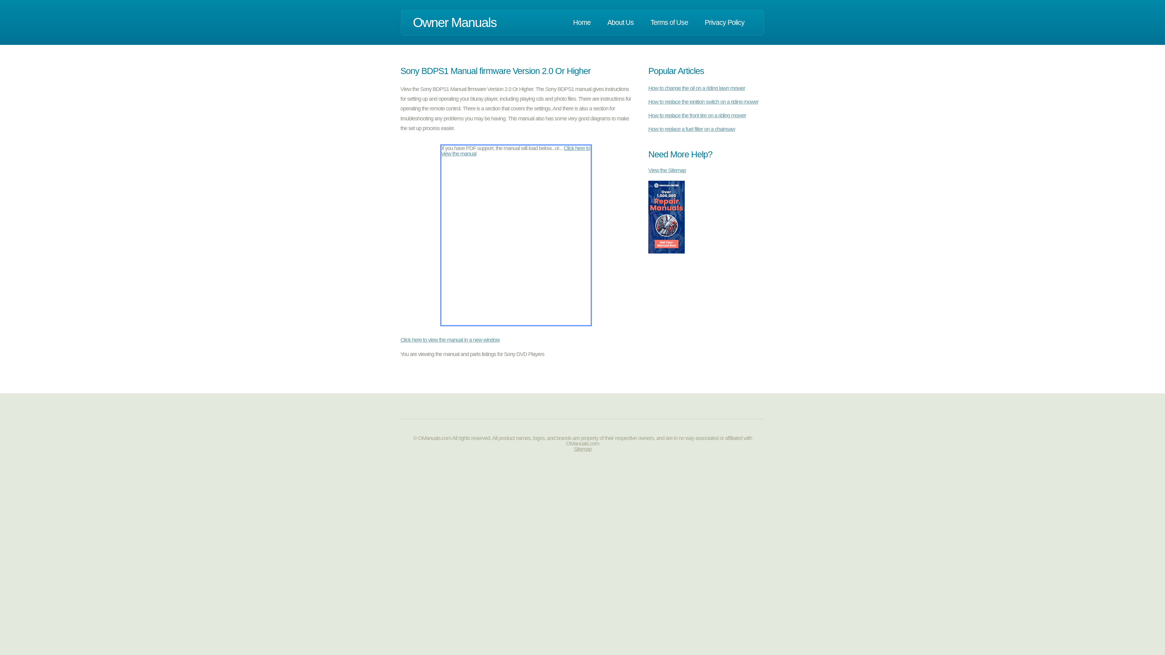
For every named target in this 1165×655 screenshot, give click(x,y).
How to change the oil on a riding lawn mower (696, 88)
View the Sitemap (667, 170)
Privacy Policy (725, 22)
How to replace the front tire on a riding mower (697, 116)
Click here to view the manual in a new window (450, 340)
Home (582, 22)
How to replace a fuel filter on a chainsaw (691, 129)
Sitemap (583, 449)
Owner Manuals (455, 22)
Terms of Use (669, 22)
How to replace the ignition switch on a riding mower (703, 102)
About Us (620, 22)
